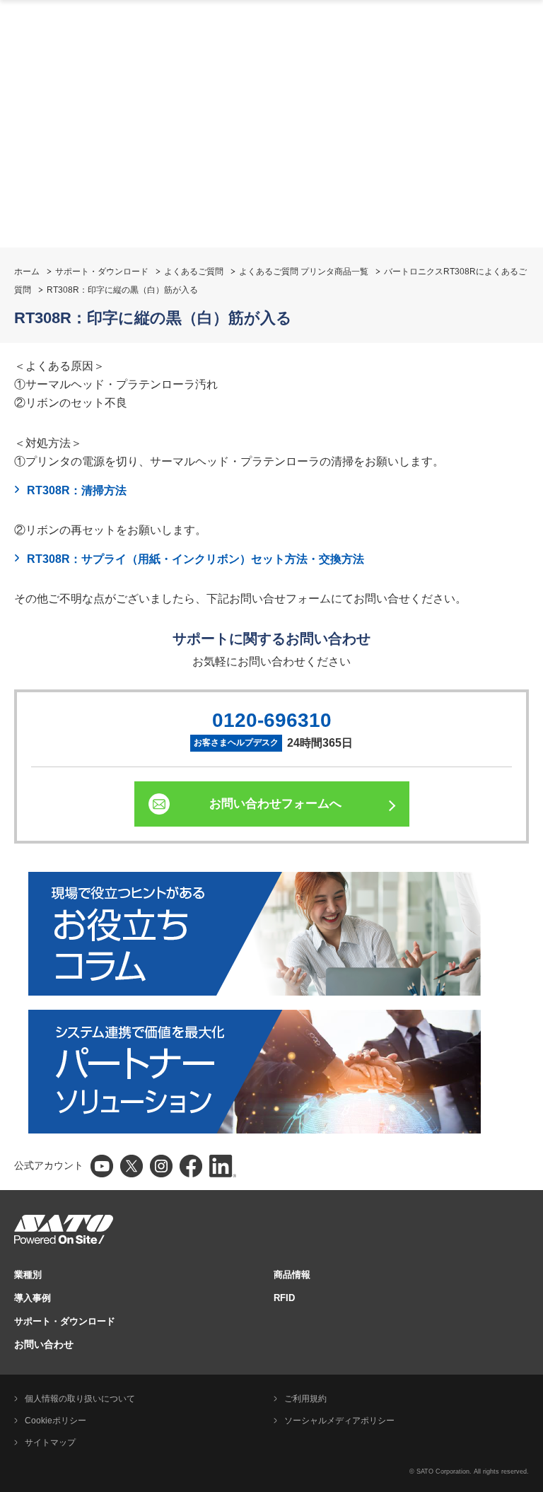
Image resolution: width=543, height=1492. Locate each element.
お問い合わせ (44, 1344)
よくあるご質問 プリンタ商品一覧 (303, 271)
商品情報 (292, 1274)
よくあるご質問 (193, 271)
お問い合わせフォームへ (275, 803)
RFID (284, 1298)
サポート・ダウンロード (101, 271)
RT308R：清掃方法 (77, 490)
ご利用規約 (305, 1399)
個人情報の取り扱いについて (80, 1399)
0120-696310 (272, 720)
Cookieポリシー (55, 1421)
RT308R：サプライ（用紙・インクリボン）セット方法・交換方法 (195, 559)
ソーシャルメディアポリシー (339, 1421)
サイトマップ (50, 1442)
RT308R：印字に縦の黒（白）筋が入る (122, 290)
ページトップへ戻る (525, 889)
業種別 (28, 1274)
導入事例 (32, 1298)
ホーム (27, 271)
